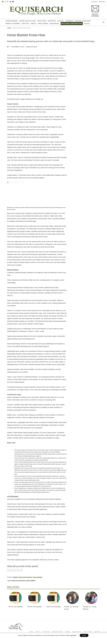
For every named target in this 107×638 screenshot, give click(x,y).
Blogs (87, 23)
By (8, 47)
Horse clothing (30, 580)
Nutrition (52, 21)
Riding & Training (13, 23)
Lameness (69, 21)
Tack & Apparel (37, 577)
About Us (38, 631)
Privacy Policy (46, 631)
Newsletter (102, 1)
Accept (84, 635)
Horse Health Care (27, 21)
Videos (33, 23)
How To (60, 21)
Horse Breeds (12, 21)
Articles (25, 23)
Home (9, 28)
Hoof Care (41, 21)
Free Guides (43, 23)
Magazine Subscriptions (71, 23)
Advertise (67, 631)
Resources (54, 23)
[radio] (8, 570)
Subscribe (94, 1)
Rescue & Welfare (83, 21)
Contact (31, 631)
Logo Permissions (76, 631)
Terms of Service (87, 631)
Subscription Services (57, 631)
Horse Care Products (25, 577)
